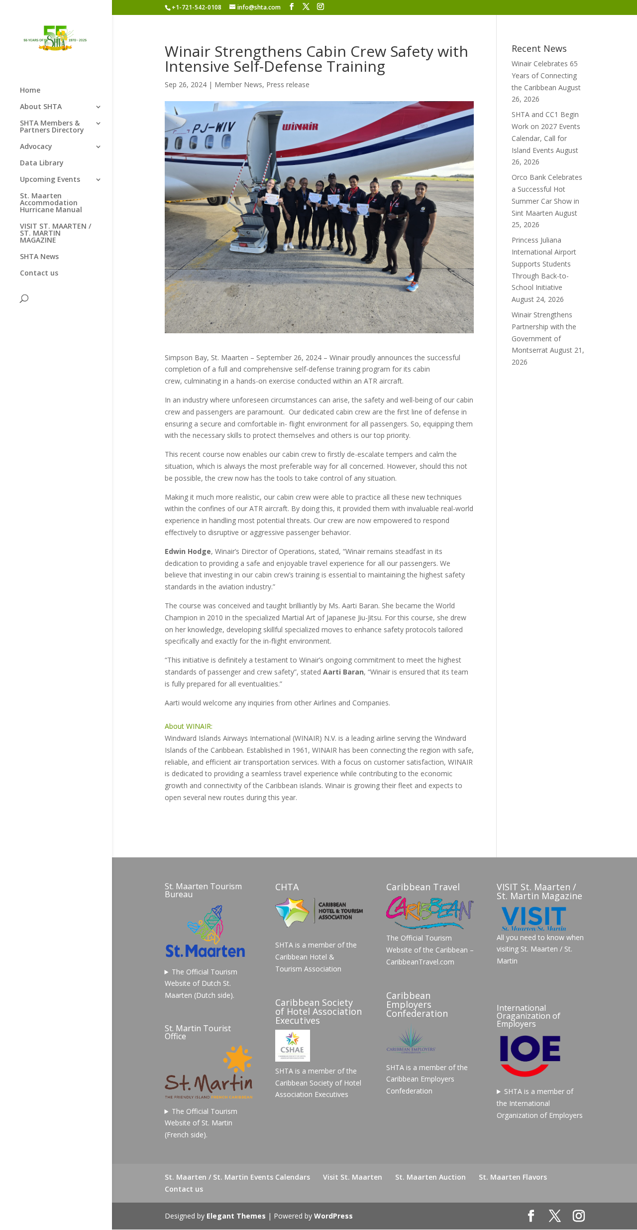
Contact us (39, 273)
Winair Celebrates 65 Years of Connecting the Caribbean (545, 75)
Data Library (42, 163)
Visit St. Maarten (352, 1177)
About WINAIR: (188, 726)
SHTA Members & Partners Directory (52, 127)
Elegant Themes (236, 1216)
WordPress (333, 1216)
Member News (238, 84)
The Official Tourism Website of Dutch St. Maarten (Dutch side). (201, 983)
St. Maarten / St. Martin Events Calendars (237, 1177)
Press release (288, 84)
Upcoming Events (50, 180)
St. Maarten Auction (430, 1177)
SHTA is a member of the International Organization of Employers (540, 1103)
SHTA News (39, 257)
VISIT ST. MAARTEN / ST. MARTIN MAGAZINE (55, 234)
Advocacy (36, 147)
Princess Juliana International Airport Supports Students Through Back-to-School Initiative (544, 263)
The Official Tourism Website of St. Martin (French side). (201, 1123)
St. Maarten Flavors (513, 1177)
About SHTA (41, 107)
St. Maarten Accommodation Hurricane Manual (51, 203)
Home (30, 91)
